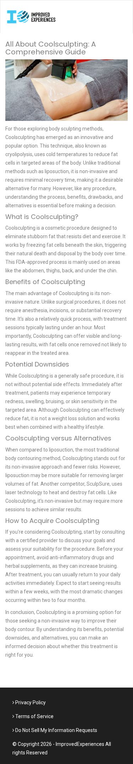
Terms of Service (34, 716)
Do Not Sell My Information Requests (55, 730)
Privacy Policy (30, 702)
